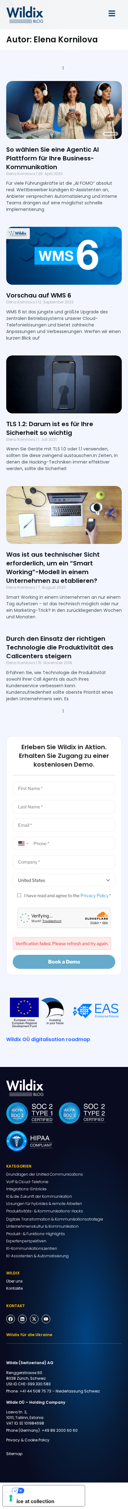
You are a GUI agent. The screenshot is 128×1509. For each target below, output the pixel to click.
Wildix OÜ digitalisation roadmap (48, 1039)
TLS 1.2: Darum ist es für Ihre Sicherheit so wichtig (49, 428)
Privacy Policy (94, 895)
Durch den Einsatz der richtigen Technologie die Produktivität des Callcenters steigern (59, 647)
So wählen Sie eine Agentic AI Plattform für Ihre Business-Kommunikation (52, 158)
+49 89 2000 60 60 (60, 1430)
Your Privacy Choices (50, 1491)
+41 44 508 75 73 (35, 1391)
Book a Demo (64, 962)
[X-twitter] (34, 1319)
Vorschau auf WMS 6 (38, 295)
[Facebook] (10, 1319)
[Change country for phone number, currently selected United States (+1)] (22, 843)
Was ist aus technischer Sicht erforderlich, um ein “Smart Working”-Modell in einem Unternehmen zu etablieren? (53, 567)
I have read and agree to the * (67, 895)
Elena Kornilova (20, 173)
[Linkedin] (22, 1319)
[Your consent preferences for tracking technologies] (11, 1498)
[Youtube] (46, 1319)
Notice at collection (31, 1501)
